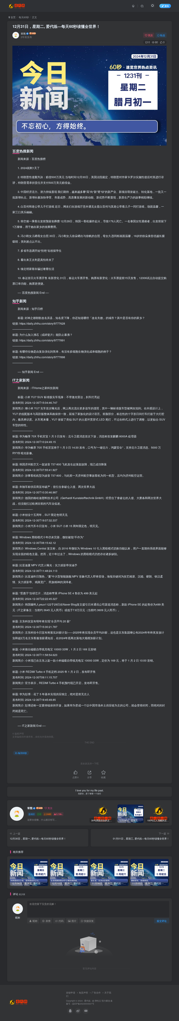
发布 (167, 5)
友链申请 (70, 992)
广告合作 (96, 992)
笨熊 (23, 33)
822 (33, 814)
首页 (13, 17)
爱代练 (87, 1000)
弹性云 (98, 1000)
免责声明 (83, 992)
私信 (162, 35)
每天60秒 (24, 17)
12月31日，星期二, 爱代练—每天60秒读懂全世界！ (56, 26)
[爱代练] (18, 1001)
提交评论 (162, 921)
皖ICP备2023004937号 (83, 1003)
